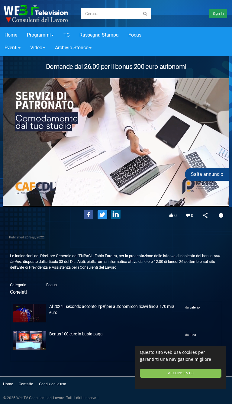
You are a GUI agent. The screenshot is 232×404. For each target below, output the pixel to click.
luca (193, 335)
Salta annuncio (207, 174)
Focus (134, 35)
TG (66, 35)
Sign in (218, 13)
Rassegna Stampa (99, 35)
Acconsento (181, 373)
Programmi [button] (39, 35)
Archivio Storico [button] (72, 47)
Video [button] (36, 47)
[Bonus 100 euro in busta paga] (29, 340)
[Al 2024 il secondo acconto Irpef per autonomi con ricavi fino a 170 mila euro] (29, 313)
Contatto (26, 384)
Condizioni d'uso (52, 384)
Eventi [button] (11, 47)
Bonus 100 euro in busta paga (75, 333)
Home (11, 35)
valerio (195, 307)
